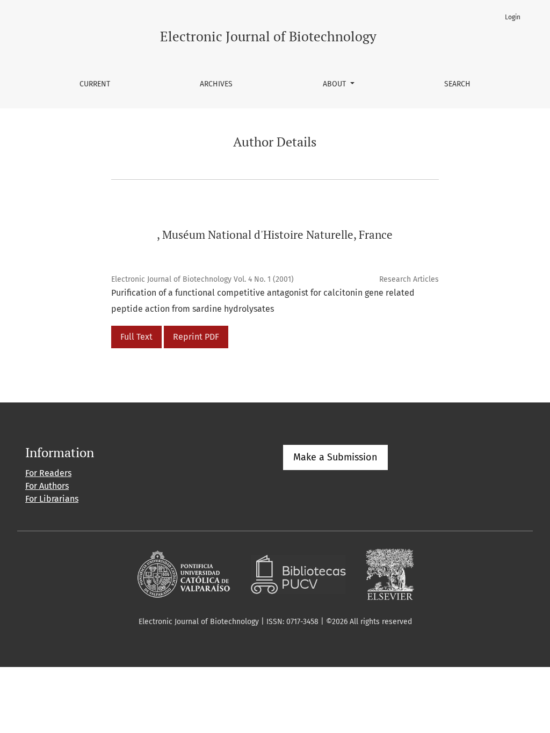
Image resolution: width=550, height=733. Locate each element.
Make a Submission (335, 457)
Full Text (136, 337)
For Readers (48, 473)
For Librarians (51, 499)
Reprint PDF (196, 337)
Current (94, 84)
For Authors (47, 486)
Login (512, 17)
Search (457, 84)
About (335, 84)
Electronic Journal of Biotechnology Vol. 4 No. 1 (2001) (202, 279)
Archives (216, 84)
